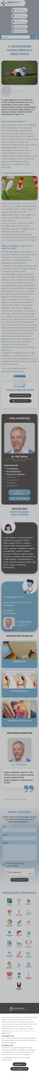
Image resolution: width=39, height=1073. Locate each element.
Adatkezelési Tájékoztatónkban (25, 1031)
